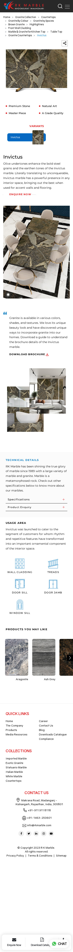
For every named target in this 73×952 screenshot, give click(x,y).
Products (11, 730)
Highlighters (37, 24)
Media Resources (16, 734)
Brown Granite (16, 24)
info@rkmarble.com (39, 825)
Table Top (56, 31)
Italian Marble (14, 771)
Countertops (48, 17)
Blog (42, 730)
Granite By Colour (18, 20)
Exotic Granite (14, 763)
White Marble (14, 776)
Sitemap (61, 855)
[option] (36, 70)
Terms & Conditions (40, 855)
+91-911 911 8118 (39, 810)
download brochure (27, 354)
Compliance (46, 738)
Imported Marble (16, 758)
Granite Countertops (20, 35)
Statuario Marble (16, 767)
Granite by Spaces (43, 20)
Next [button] (70, 658)
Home (6, 17)
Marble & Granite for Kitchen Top (26, 31)
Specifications (19, 499)
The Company (14, 725)
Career (43, 721)
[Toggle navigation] (66, 6)
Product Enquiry (20, 507)
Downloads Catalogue (53, 734)
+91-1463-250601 (39, 817)
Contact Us (46, 725)
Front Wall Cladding (19, 28)
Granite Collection (25, 17)
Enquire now (20, 194)
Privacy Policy (15, 855)
